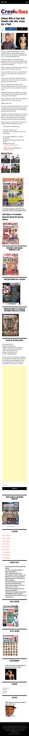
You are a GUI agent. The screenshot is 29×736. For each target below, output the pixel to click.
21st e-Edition (6, 558)
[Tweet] (22, 29)
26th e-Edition (6, 552)
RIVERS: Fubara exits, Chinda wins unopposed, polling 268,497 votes (15, 703)
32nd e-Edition (6, 538)
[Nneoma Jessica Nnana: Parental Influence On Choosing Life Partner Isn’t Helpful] (10, 674)
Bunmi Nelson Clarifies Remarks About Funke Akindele (15, 567)
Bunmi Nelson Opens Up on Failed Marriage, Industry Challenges (15, 579)
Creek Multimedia (16, 733)
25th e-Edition (6, 555)
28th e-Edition (6, 546)
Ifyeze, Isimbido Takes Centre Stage (13, 573)
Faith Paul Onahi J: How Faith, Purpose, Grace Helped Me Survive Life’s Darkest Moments (15, 576)
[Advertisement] (14, 424)
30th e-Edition (6, 541)
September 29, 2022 (8, 149)
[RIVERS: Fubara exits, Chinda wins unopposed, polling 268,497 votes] (10, 711)
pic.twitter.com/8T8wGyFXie (11, 145)
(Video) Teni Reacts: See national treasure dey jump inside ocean (15, 596)
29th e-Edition (6, 544)
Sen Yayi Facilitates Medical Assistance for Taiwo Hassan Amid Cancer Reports (15, 582)
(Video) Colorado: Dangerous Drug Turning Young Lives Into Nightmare (14, 589)
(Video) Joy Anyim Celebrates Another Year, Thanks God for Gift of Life (15, 586)
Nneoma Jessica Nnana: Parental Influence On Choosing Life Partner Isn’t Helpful (15, 666)
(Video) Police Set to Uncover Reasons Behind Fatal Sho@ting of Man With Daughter (15, 593)
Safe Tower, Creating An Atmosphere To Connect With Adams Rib (14, 571)
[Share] (10, 29)
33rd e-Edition (6, 535)
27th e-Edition (6, 549)
